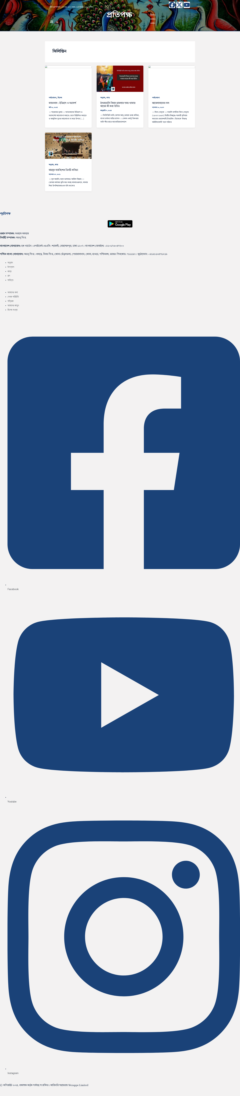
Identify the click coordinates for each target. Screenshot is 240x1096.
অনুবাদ (102, 98)
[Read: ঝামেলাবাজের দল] (171, 78)
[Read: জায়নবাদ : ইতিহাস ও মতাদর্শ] (68, 78)
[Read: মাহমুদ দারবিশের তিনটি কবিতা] (68, 145)
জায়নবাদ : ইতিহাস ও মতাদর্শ (62, 103)
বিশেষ (60, 98)
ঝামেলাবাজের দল (160, 103)
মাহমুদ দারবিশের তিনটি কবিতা (63, 170)
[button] (57, 22)
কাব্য (108, 98)
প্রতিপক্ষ (119, 15)
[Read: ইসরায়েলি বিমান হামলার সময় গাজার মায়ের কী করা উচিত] (120, 78)
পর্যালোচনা (52, 98)
